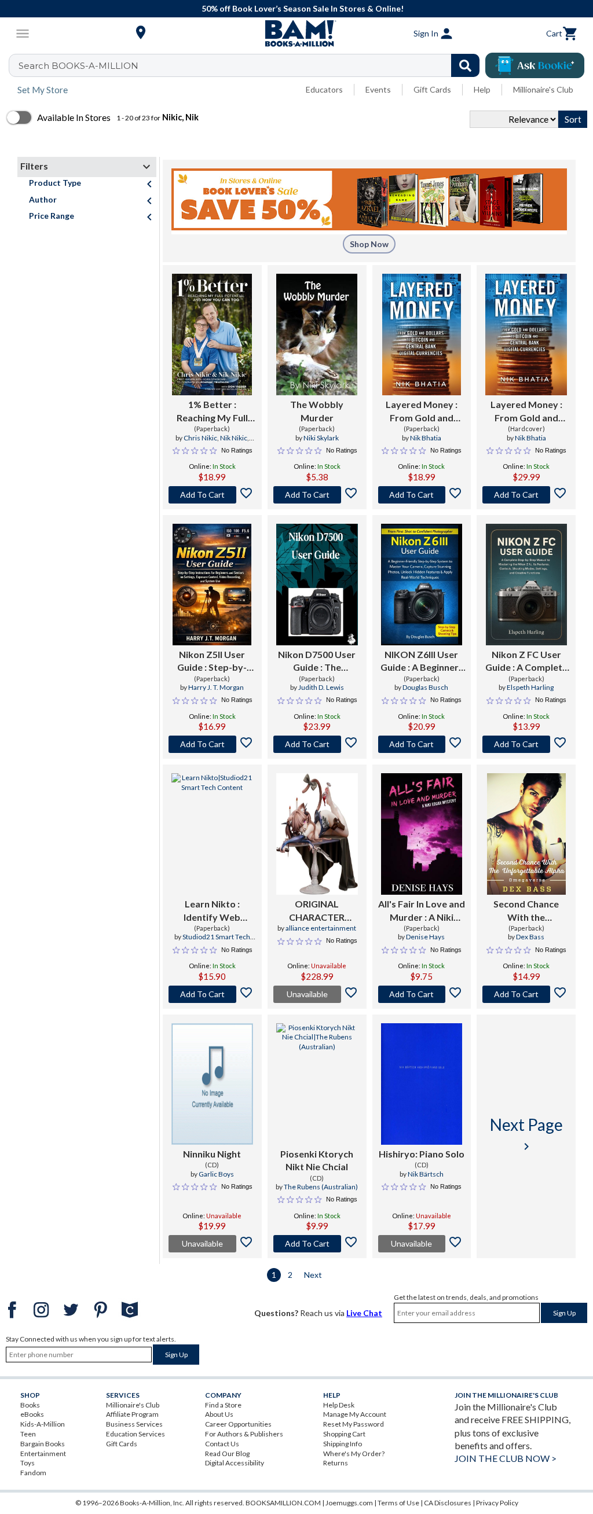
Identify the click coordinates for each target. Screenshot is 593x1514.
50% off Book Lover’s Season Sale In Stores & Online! (303, 8)
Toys (27, 1462)
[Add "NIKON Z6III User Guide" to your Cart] (422, 744)
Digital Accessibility (234, 1462)
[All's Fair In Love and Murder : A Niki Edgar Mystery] (421, 834)
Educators (324, 89)
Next (313, 1275)
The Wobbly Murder (316, 410)
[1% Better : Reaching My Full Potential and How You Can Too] (212, 334)
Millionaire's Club (543, 89)
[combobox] (251, 65)
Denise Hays (425, 936)
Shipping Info (342, 1443)
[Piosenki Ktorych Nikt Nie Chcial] (317, 1084)
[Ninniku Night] (212, 1084)
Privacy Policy (497, 1502)
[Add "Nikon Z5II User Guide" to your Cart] (212, 744)
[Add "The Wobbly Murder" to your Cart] (317, 495)
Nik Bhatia (425, 437)
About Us (219, 1414)
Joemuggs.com (349, 1502)
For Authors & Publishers (244, 1434)
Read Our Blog (227, 1453)
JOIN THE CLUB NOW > (506, 1458)
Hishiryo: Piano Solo (421, 1153)
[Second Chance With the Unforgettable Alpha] (526, 834)
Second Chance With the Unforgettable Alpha (526, 911)
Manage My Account (354, 1414)
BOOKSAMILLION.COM (283, 1502)
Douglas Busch (425, 687)
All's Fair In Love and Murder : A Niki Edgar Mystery (421, 911)
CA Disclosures (447, 1502)
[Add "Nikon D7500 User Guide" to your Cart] (317, 744)
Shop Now (369, 244)
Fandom (33, 1472)
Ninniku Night (212, 1153)
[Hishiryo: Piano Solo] (422, 1084)
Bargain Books (42, 1443)
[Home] (296, 33)
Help (482, 89)
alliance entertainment (320, 928)
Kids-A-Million (42, 1424)
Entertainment (43, 1453)
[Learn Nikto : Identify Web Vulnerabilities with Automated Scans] (212, 834)
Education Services (135, 1434)
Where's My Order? (354, 1453)
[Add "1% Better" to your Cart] (212, 495)
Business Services (134, 1424)
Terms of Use (398, 1502)
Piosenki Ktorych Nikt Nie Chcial (316, 1160)
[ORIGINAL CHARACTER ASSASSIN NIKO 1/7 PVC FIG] (317, 834)
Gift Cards (432, 89)
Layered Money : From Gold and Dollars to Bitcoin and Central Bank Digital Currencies (421, 411)
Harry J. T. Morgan (216, 687)
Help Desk (338, 1405)
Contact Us (222, 1443)
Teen (28, 1434)
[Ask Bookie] (534, 65)
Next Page (526, 1134)
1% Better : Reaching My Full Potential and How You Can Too (212, 411)
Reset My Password (353, 1424)
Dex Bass (530, 936)
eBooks (32, 1414)
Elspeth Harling (530, 687)
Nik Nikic (233, 437)
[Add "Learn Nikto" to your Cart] (212, 994)
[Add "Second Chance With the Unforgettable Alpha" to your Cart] (526, 994)
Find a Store (223, 1405)
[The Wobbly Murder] (316, 334)
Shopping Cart (344, 1434)
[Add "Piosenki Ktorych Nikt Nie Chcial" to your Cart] (317, 1243)
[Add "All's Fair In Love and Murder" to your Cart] (422, 994)
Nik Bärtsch (426, 1174)
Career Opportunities (238, 1424)
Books (30, 1405)
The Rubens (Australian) (321, 1186)
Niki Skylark (321, 437)
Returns (335, 1462)
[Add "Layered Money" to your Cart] (422, 495)
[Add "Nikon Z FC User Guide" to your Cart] (526, 744)
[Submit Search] (465, 65)
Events (378, 89)
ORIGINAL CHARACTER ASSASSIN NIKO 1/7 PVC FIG (317, 911)
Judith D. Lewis (321, 687)
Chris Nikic (200, 437)
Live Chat (364, 1313)
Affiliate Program (132, 1414)
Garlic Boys (216, 1174)
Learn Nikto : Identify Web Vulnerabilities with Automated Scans (212, 911)
